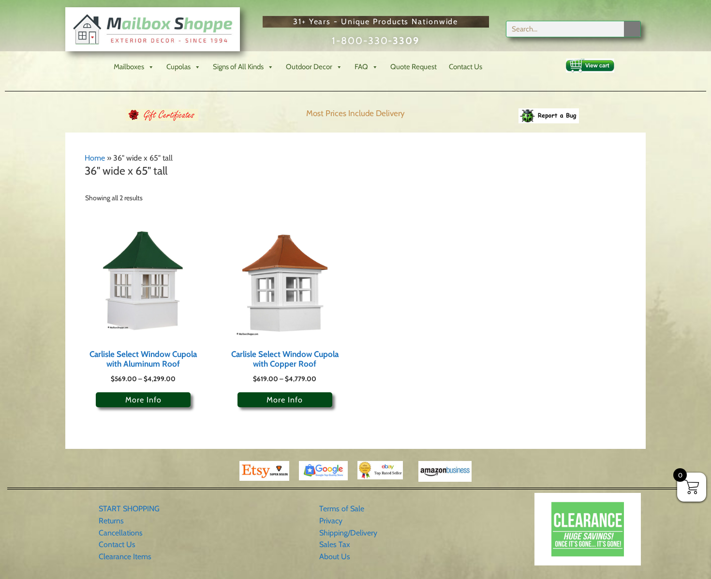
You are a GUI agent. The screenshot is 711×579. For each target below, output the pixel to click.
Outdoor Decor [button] (309, 66)
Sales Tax (334, 544)
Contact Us (465, 66)
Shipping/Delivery (348, 532)
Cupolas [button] (178, 66)
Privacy (330, 520)
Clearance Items (125, 556)
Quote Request (413, 66)
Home (95, 158)
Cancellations (121, 532)
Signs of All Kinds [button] (238, 66)
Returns (111, 520)
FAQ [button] (361, 66)
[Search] (632, 29)
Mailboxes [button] (129, 66)
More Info (143, 399)
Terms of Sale (341, 508)
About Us (334, 556)
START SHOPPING (129, 508)
